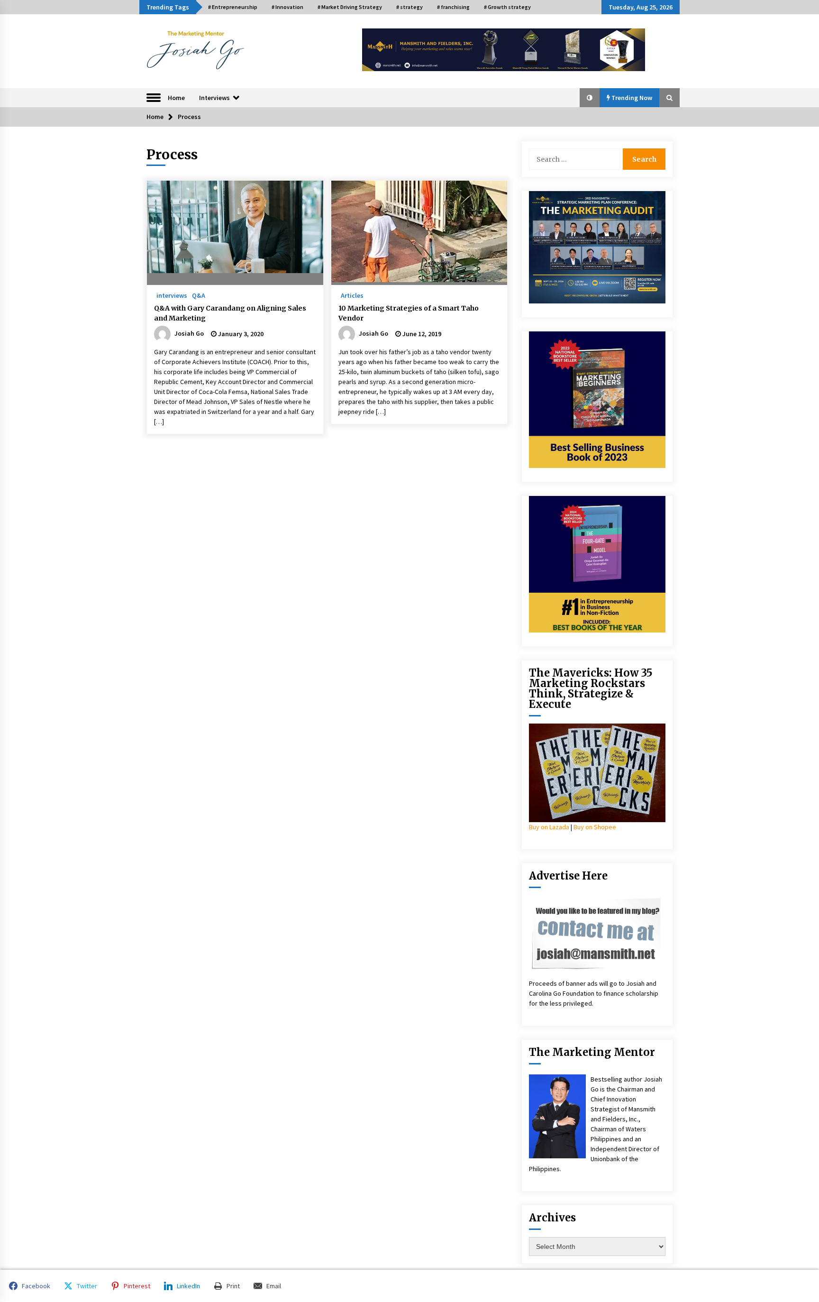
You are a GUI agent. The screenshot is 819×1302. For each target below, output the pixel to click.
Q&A (198, 295)
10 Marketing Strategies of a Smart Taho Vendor (408, 313)
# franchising (453, 6)
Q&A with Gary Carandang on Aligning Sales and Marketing (230, 313)
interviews (171, 295)
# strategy (409, 6)
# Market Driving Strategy (350, 6)
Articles (352, 295)
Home (176, 97)
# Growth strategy (507, 6)
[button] (590, 97)
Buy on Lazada (549, 827)
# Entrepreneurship (232, 6)
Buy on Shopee (594, 827)
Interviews (214, 97)
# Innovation (287, 6)
